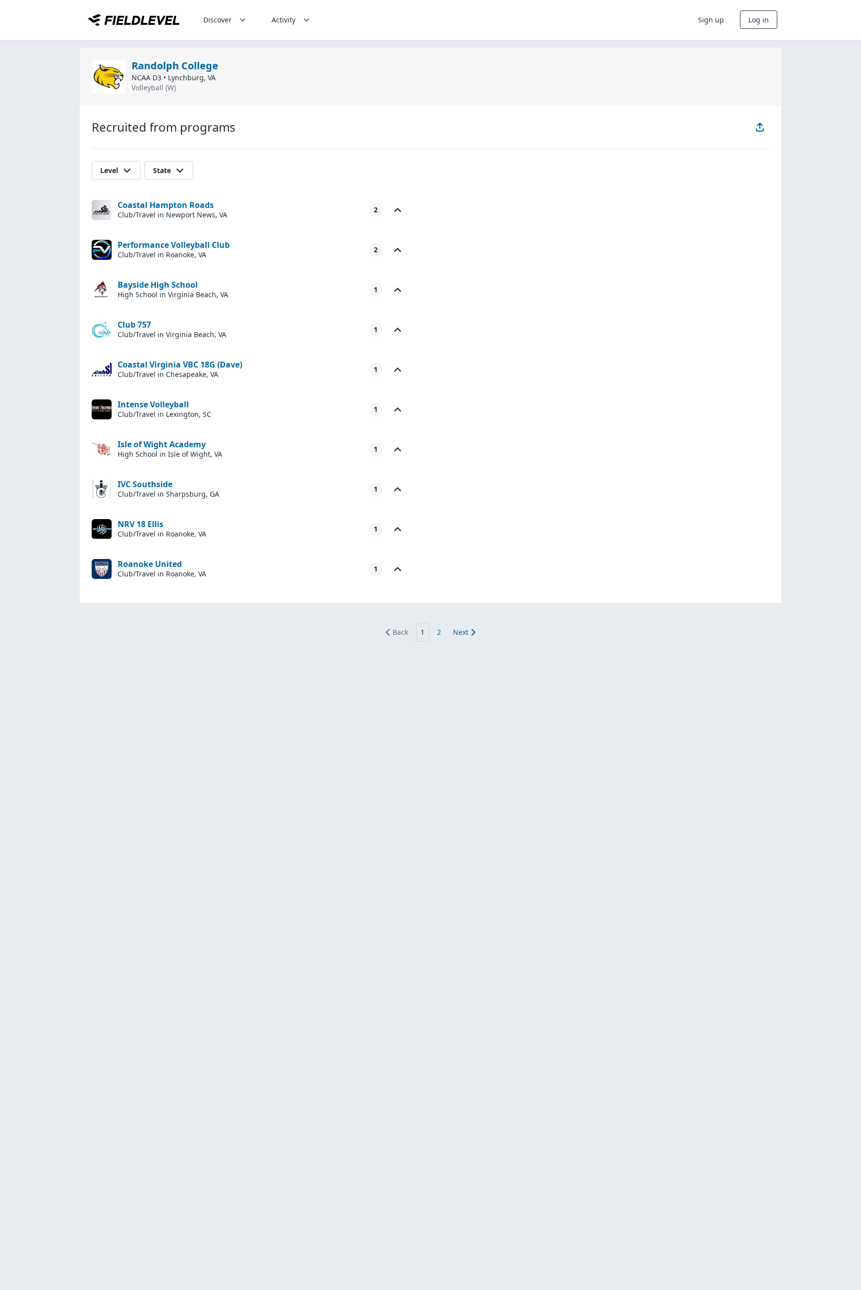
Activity (283, 19)
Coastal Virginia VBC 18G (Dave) (180, 364)
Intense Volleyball (153, 404)
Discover (217, 19)
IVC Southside (145, 484)
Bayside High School (158, 284)
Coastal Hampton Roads (166, 204)
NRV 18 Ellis (140, 524)
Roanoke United (150, 563)
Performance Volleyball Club (174, 244)
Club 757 (134, 324)
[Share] (759, 127)
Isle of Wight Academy (162, 444)
